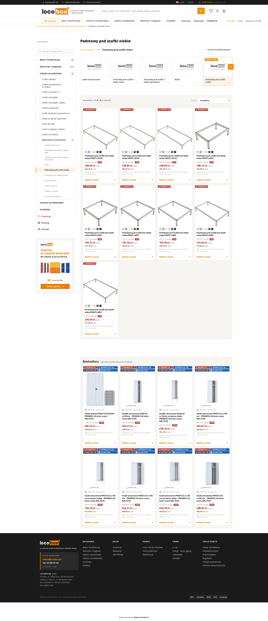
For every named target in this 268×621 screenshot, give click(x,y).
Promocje (186, 21)
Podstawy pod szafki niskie (57, 170)
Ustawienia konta (210, 551)
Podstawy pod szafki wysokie (56, 175)
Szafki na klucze (51, 186)
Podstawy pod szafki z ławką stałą (56, 151)
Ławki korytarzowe (52, 145)
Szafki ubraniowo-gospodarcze (56, 113)
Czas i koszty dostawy (153, 547)
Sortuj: (194, 100)
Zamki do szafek (51, 191)
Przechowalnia (209, 554)
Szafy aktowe (48, 124)
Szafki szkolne (49, 79)
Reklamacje (148, 554)
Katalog (52, 21)
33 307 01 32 (214, 2)
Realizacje (199, 21)
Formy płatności (150, 551)
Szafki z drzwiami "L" (51, 92)
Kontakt (231, 21)
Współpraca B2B (253, 21)
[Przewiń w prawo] (231, 67)
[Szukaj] (201, 11)
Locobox (39, 26)
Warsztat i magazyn (150, 20)
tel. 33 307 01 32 (50, 562)
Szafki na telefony (50, 134)
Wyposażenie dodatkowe (75, 26)
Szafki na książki (50, 97)
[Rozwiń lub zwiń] (38, 59)
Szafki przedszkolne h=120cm (51, 85)
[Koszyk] (224, 11)
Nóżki (47, 164)
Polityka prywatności (212, 562)
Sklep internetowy (133, 617)
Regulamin (207, 558)
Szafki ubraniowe (50, 108)
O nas (240, 21)
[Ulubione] (211, 11)
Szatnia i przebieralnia (97, 20)
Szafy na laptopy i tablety (53, 129)
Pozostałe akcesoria (53, 196)
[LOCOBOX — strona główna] (55, 11)
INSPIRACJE (212, 21)
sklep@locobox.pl (52, 559)
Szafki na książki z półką (53, 102)
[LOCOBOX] (50, 542)
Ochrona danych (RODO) (214, 565)
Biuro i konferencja (71, 20)
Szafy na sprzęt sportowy (54, 118)
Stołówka (170, 20)
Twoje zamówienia (211, 547)
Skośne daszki (50, 180)
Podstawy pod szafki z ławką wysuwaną (56, 158)
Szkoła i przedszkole (124, 20)
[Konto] (217, 11)
